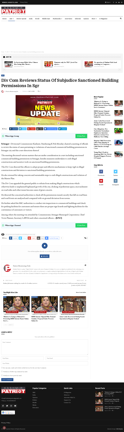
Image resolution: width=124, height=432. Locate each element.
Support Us (67, 400)
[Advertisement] (62, 35)
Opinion (86, 18)
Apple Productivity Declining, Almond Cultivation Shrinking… (64, 63)
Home (4, 18)
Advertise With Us (69, 397)
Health (35, 402)
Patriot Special (21, 18)
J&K (10, 18)
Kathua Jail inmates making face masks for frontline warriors (20, 283)
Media (34, 405)
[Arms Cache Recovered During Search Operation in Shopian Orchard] (73, 305)
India (30, 18)
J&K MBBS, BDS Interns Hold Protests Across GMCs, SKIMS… (25, 63)
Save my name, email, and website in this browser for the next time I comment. (24, 368)
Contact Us (67, 402)
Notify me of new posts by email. (12, 375)
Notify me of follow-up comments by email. (15, 371)
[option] (62, 64)
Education (36, 407)
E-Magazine (103, 18)
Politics (35, 400)
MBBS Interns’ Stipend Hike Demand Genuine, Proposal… (112, 400)
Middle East (46, 18)
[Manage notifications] (4, 427)
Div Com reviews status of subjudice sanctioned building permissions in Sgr (20, 234)
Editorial (78, 18)
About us (66, 395)
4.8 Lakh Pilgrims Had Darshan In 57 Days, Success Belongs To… (106, 63)
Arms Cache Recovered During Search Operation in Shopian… (113, 407)
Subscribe (45, 256)
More (93, 18)
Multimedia (57, 18)
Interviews (68, 18)
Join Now (82, 136)
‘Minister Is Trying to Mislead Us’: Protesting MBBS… (113, 393)
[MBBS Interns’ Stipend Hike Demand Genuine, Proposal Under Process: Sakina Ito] (44, 305)
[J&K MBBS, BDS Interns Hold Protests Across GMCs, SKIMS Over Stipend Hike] (8, 64)
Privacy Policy (24, 2)
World (37, 18)
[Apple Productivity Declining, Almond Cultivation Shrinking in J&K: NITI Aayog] (48, 64)
